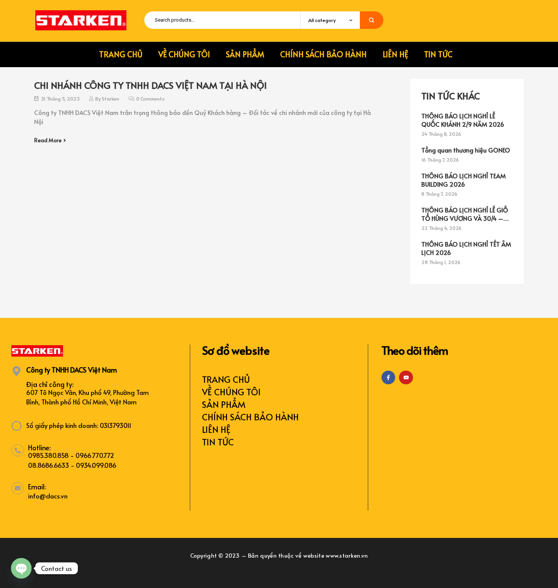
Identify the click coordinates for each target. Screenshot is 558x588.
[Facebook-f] (388, 377)
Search (371, 20)
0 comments (150, 98)
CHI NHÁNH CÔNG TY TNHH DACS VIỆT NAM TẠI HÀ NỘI (150, 85)
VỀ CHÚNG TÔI (231, 392)
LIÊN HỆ (216, 429)
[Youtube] (406, 377)
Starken (110, 98)
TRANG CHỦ (226, 379)
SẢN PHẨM (224, 404)
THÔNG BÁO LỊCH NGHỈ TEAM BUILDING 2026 (463, 179)
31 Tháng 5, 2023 (60, 98)
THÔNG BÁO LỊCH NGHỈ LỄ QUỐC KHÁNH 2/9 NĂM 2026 (462, 120)
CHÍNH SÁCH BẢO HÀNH (250, 417)
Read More (47, 140)
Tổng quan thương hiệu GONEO (465, 150)
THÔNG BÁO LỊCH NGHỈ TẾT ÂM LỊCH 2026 (466, 248)
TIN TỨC (218, 442)
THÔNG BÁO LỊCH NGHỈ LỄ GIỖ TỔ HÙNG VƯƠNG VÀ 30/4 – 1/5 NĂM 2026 (464, 214)
